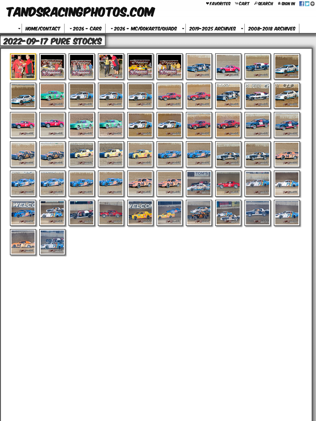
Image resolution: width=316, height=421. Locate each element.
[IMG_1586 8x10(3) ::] (286, 154)
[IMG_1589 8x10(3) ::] (81, 183)
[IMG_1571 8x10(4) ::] (140, 125)
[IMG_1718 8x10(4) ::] (23, 242)
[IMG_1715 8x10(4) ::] (228, 212)
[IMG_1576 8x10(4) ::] (286, 125)
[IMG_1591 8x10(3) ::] (140, 183)
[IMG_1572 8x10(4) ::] (169, 125)
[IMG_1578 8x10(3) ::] (52, 154)
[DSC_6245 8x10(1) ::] (52, 66)
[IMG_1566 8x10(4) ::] (286, 95)
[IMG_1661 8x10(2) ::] (257, 183)
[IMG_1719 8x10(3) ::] (52, 242)
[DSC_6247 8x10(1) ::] (81, 66)
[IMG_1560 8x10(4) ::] (111, 95)
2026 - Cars (87, 28)
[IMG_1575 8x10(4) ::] (257, 125)
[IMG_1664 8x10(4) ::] (23, 212)
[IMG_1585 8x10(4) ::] (257, 154)
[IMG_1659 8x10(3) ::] (198, 183)
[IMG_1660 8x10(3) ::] (228, 183)
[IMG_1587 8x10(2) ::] (23, 183)
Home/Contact (43, 28)
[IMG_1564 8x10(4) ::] (228, 95)
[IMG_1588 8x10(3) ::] (52, 183)
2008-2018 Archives (271, 28)
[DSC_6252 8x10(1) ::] (169, 66)
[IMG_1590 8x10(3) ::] (111, 183)
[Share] (307, 3)
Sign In (288, 3)
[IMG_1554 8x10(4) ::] (257, 66)
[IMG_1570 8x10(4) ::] (111, 125)
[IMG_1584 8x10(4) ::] (228, 154)
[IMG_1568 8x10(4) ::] (52, 125)
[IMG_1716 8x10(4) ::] (257, 212)
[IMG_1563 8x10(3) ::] (198, 95)
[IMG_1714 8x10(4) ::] (198, 212)
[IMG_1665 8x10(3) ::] (52, 212)
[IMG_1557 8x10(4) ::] (52, 95)
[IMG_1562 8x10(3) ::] (169, 95)
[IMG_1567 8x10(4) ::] (23, 125)
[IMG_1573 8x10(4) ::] (198, 125)
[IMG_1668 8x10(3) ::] (140, 212)
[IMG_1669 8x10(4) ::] (169, 212)
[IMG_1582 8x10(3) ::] (169, 154)
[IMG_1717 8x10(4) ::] (286, 212)
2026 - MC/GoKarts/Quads (145, 28)
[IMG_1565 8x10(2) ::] (257, 95)
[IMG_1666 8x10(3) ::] (81, 212)
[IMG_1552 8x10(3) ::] (198, 66)
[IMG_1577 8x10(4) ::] (23, 154)
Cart (244, 3)
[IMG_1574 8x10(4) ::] (228, 125)
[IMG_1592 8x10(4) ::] (169, 183)
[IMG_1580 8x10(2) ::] (111, 154)
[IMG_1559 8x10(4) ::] (81, 95)
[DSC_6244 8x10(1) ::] (23, 66)
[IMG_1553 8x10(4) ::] (228, 66)
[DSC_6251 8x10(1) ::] (140, 66)
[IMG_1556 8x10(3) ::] (23, 95)
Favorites (220, 3)
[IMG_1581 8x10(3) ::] (140, 154)
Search (265, 3)
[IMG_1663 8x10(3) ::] (286, 183)
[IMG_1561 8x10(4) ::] (140, 95)
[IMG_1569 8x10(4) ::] (81, 125)
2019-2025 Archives (212, 28)
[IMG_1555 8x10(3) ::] (286, 66)
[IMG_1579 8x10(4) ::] (81, 154)
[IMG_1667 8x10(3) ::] (111, 212)
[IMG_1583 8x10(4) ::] (198, 154)
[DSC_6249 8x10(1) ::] (111, 66)
